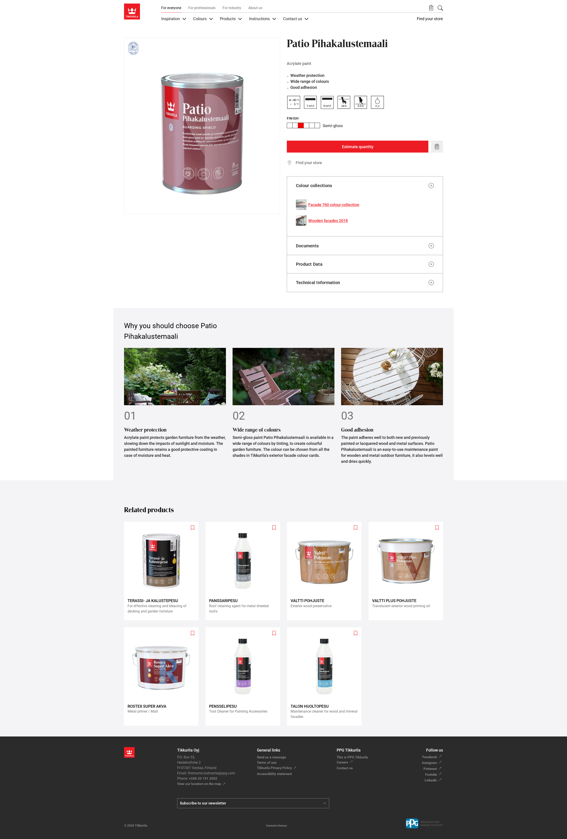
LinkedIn (431, 780)
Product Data (309, 264)
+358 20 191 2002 (203, 779)
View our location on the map (199, 784)
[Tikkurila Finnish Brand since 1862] (133, 48)
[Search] (440, 8)
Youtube (431, 775)
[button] (431, 8)
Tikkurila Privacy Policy (274, 768)
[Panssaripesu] (244, 571)
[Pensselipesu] (244, 676)
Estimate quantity (357, 146)
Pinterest (430, 769)
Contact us (345, 768)
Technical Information (318, 282)
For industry (232, 8)
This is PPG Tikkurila (352, 757)
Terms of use (266, 763)
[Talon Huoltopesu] (326, 676)
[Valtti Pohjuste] (326, 571)
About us (255, 8)
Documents (307, 245)
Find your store (430, 19)
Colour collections (314, 185)
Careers (342, 762)
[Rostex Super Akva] (163, 676)
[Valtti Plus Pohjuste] (407, 571)
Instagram (429, 763)
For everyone (171, 8)
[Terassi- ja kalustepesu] (163, 571)
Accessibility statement (274, 774)
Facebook (429, 757)
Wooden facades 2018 (328, 220)
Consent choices (276, 825)
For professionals (202, 8)
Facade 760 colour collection (333, 204)
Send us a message (271, 757)
